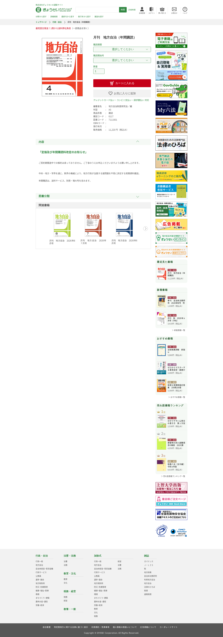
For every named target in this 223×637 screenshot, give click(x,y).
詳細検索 (132, 10)
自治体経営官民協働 (44, 568)
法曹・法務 (70, 555)
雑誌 (146, 555)
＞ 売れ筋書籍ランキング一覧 (173, 476)
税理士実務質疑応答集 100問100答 (176, 386)
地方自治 (39, 565)
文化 (65, 582)
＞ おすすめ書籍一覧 (176, 397)
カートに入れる (124, 83)
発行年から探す (84, 16)
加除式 (97, 555)
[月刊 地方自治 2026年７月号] (93, 225)
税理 (146, 590)
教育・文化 (70, 573)
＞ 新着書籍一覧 (178, 330)
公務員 (38, 576)
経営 (65, 600)
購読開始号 (98, 55)
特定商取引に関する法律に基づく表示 (71, 627)
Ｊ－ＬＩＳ (148, 565)
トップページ (41, 22)
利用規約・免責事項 (100, 627)
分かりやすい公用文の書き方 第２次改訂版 (176, 422)
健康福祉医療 (42, 590)
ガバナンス (148, 561)
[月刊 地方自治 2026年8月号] (62, 225)
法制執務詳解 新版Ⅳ (176, 350)
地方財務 (147, 572)
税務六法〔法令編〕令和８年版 (176, 465)
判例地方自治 (149, 579)
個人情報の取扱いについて (125, 627)
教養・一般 (70, 609)
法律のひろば (149, 587)
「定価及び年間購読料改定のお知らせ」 (63, 152)
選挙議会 (40, 579)
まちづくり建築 (42, 598)
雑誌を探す (99, 16)
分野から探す (41, 16)
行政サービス (41, 572)
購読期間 (97, 44)
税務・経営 (70, 591)
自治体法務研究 (150, 576)
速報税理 (147, 594)
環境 (37, 594)
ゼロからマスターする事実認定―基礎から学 (176, 368)
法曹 (65, 561)
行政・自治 (57, 22)
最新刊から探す (67, 16)
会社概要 (47, 627)
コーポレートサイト (169, 627)
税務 (65, 597)
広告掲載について (148, 627)
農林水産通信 (42, 601)
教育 (65, 579)
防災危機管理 (42, 587)
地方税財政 (40, 583)
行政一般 (39, 561)
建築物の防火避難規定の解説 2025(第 (176, 444)
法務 (65, 565)
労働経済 (40, 605)
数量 (95, 66)
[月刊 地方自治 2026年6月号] (124, 225)
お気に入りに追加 (125, 93)
